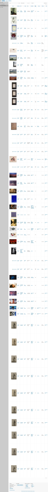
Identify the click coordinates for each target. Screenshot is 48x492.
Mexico (31, 260)
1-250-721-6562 (11, 488)
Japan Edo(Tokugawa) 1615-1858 (46, 86)
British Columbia (32, 11)
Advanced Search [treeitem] (4, 5)
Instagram (27, 486)
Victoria (32, 10)
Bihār (31, 191)
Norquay (25, 198)
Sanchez (25, 57)
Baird (24, 250)
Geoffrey (25, 36)
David (24, 251)
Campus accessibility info (20, 485)
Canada (32, 20)
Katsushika (25, 101)
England (32, 118)
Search (32, 484)
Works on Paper (18, 20)
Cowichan (38, 313)
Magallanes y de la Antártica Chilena (32, 208)
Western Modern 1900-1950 (46, 36)
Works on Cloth (18, 11)
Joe (24, 313)
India (32, 191)
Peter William (25, 126)
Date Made (35, 6)
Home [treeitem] (2, 2)
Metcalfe (25, 50)
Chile (33, 208)
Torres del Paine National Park (32, 206)
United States (32, 78)
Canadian (38, 11)
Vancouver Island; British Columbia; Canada (32, 229)
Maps (32, 486)
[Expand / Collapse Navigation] (0, 0)
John (24, 159)
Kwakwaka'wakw (39, 159)
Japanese (38, 93)
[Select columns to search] (10, 3)
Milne (24, 77)
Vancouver (32, 158)
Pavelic (25, 10)
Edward (25, 229)
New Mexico (32, 77)
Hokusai (25, 85)
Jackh (24, 234)
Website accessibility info (20, 484)
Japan (31, 93)
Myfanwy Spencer (25, 11)
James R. (25, 28)
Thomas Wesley (25, 71)
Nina (24, 118)
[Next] (46, 4)
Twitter (26, 485)
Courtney (25, 78)
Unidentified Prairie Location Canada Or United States (32, 241)
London (32, 109)
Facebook (27, 484)
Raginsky (25, 109)
